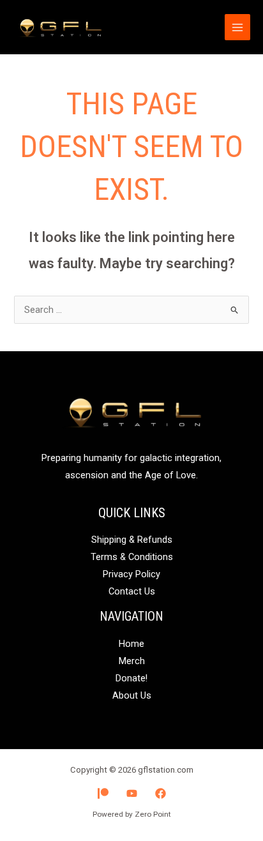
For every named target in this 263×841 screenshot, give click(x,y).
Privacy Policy (131, 574)
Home (131, 643)
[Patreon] (103, 793)
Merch (132, 661)
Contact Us (132, 591)
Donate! (131, 678)
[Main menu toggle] (237, 27)
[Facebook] (160, 793)
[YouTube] (131, 793)
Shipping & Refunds (131, 539)
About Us (131, 695)
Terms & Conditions (132, 557)
